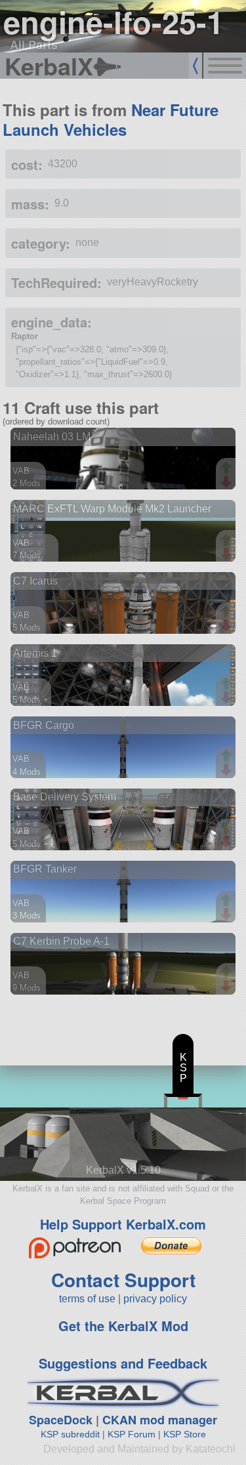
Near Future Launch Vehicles (110, 119)
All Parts (34, 44)
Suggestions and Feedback (123, 1362)
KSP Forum (131, 1434)
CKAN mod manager (159, 1419)
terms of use (87, 1298)
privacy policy (155, 1298)
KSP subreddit (70, 1434)
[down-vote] (228, 482)
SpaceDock (60, 1419)
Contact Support (123, 1279)
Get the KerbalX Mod (123, 1325)
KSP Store (184, 1434)
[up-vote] (228, 469)
